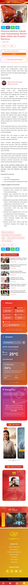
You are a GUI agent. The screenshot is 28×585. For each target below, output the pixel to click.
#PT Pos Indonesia (6, 241)
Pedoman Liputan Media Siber (14, 552)
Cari (15, 53)
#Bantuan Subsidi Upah (7, 232)
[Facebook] (8, 27)
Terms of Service (14, 559)
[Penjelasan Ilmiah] (23, 365)
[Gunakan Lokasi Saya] (23, 342)
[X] (3, 27)
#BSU (3, 238)
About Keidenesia (14, 549)
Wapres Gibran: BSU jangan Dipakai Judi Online (14, 83)
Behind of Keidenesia (14, 547)
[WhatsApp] (12, 27)
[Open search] (24, 583)
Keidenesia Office (14, 554)
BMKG (17, 382)
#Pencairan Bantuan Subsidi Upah (16, 238)
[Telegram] (17, 27)
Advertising (14, 557)
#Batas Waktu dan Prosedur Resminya (11, 235)
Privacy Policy (14, 562)
